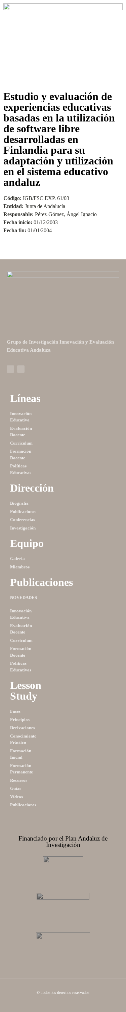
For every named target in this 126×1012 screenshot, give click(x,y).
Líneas (25, 398)
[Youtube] (21, 369)
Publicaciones (41, 582)
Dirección (32, 488)
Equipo (27, 543)
